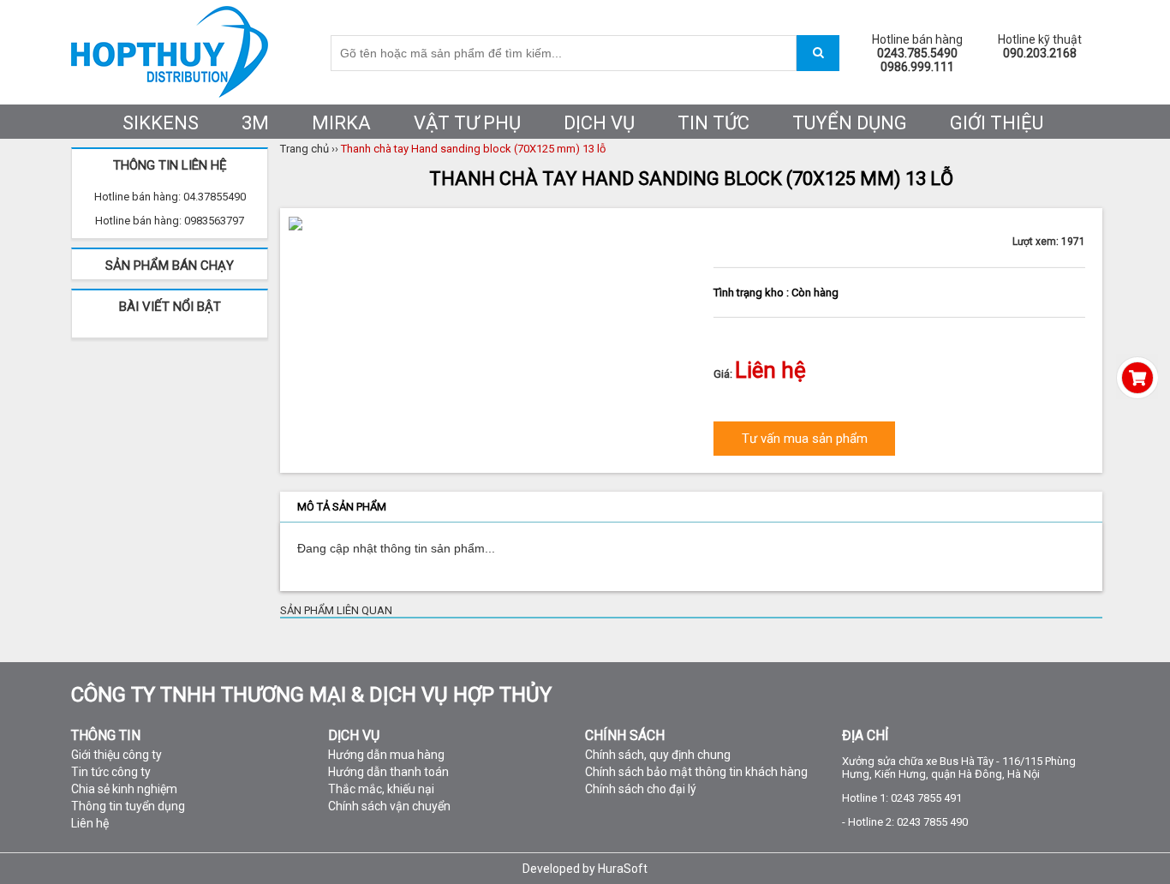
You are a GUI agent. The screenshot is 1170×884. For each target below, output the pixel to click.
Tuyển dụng (849, 123)
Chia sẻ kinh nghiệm (124, 789)
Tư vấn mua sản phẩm (805, 438)
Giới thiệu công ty (116, 755)
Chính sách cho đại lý (640, 789)
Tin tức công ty (111, 772)
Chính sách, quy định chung (658, 755)
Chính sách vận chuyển (389, 806)
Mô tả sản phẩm (341, 506)
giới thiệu (996, 123)
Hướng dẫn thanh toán (388, 772)
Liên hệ (90, 823)
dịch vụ (599, 123)
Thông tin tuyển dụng (128, 806)
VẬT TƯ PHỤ (467, 123)
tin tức (713, 123)
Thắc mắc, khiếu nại (381, 789)
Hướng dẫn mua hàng (386, 755)
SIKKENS (160, 123)
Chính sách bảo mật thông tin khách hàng (696, 772)
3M (255, 123)
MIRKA (341, 123)
